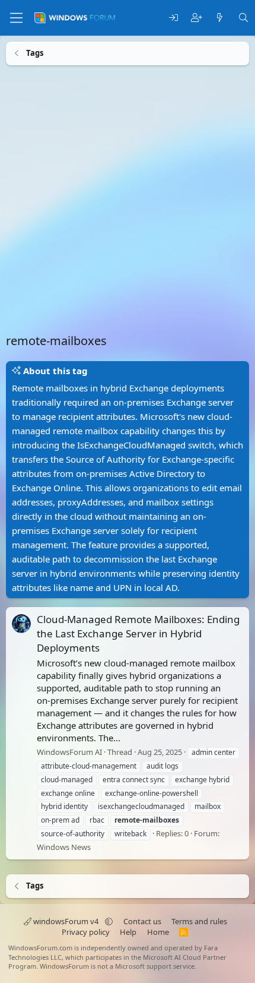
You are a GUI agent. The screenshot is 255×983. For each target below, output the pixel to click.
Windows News (64, 846)
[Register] (196, 18)
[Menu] (16, 18)
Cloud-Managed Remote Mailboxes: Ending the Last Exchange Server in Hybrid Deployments (138, 633)
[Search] (243, 18)
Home (158, 932)
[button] (109, 921)
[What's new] (219, 18)
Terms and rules (199, 921)
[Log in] (173, 18)
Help (128, 932)
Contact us (142, 921)
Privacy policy (86, 932)
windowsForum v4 (65, 921)
